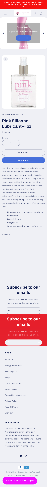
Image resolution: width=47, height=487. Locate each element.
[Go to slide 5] (28, 46)
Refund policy (21, 475)
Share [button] (7, 234)
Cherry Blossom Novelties (22, 472)
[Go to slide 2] (21, 46)
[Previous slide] (3, 33)
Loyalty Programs (13, 383)
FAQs (7, 377)
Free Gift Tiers (11, 407)
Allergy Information (13, 366)
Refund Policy (11, 401)
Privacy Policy (11, 389)
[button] (5, 13)
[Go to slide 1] (19, 46)
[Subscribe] (39, 311)
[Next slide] (43, 33)
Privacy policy (34, 475)
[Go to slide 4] (26, 46)
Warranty (9, 413)
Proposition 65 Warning (15, 395)
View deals (23, 38)
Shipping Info (11, 372)
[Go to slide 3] (23, 46)
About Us (9, 360)
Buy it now (23, 160)
